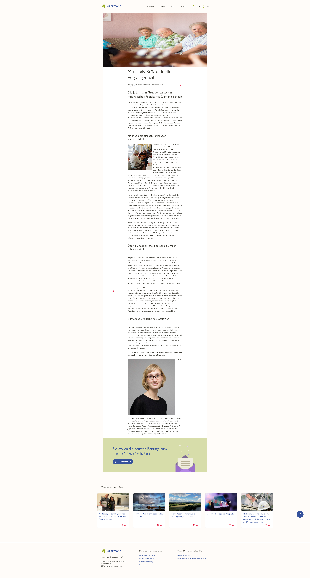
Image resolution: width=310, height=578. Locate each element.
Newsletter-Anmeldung (146, 558)
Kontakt (183, 6)
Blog (172, 6)
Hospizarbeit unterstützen (147, 555)
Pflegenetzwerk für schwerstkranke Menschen (191, 558)
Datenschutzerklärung (146, 562)
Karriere (198, 6)
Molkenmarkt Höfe (183, 555)
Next (300, 514)
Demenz (136, 86)
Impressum (142, 565)
